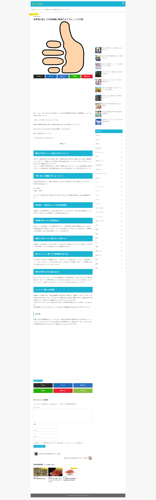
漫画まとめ (99, 251)
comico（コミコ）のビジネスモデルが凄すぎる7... (111, 80)
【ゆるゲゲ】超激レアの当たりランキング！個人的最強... (112, 88)
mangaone (98, 148)
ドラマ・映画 (99, 208)
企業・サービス (38, 380)
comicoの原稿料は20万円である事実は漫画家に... (112, 112)
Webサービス (99, 161)
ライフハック (99, 216)
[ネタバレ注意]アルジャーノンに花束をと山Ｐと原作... (112, 64)
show (64, 143)
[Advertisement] (63, 96)
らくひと (37, 3)
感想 (97, 233)
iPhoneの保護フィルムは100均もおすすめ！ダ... (112, 48)
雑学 (97, 259)
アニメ (97, 182)
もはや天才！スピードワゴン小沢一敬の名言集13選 (112, 120)
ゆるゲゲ (98, 178)
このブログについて (101, 173)
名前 (34, 424)
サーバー (98, 203)
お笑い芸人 (99, 169)
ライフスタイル (100, 212)
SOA (97, 156)
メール (35, 430)
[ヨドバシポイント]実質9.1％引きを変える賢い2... (112, 72)
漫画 (97, 246)
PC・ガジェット (100, 152)
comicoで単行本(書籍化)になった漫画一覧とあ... (112, 56)
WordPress (99, 165)
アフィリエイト (100, 186)
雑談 (97, 263)
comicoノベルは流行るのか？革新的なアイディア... (111, 96)
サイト (35, 436)
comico (97, 139)
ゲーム (97, 199)
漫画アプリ (99, 255)
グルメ (97, 195)
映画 (97, 238)
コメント (36, 407)
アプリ (97, 191)
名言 (97, 225)
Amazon (98, 135)
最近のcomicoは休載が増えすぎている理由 (111, 104)
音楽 (97, 268)
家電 (97, 229)
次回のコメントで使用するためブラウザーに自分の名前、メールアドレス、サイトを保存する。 (59, 443)
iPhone (97, 143)
